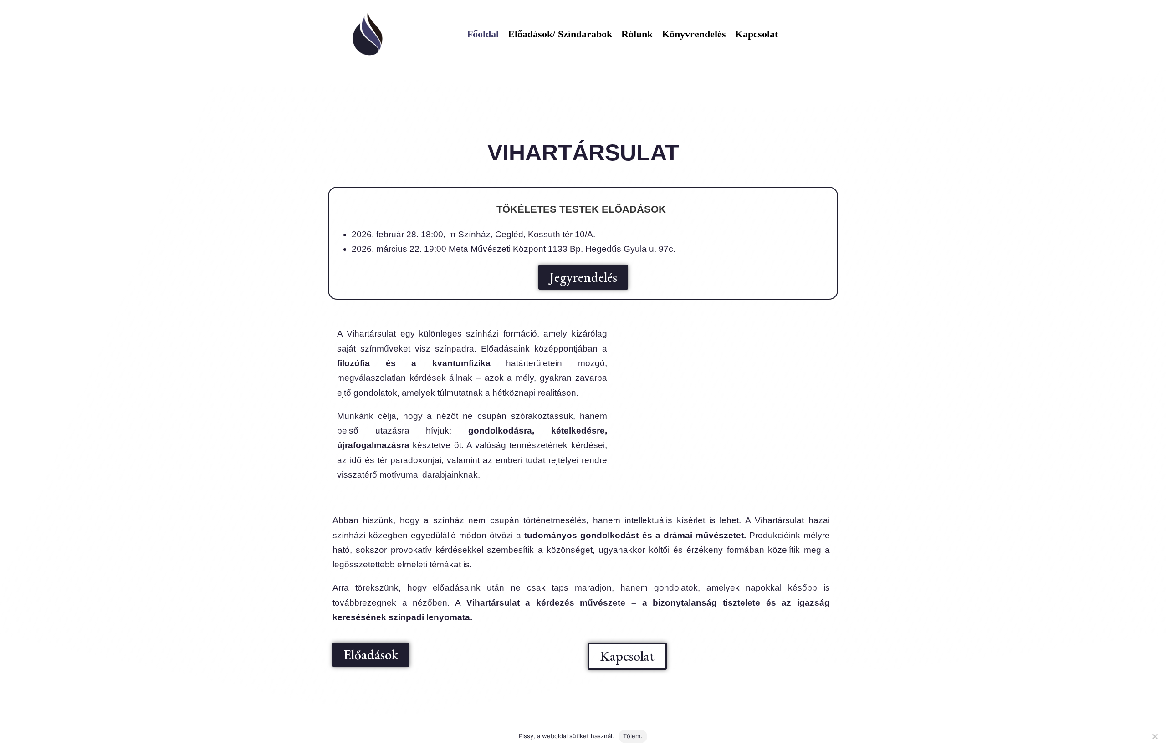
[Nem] (1154, 736)
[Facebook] (841, 34)
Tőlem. (633, 736)
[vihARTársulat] (368, 34)
